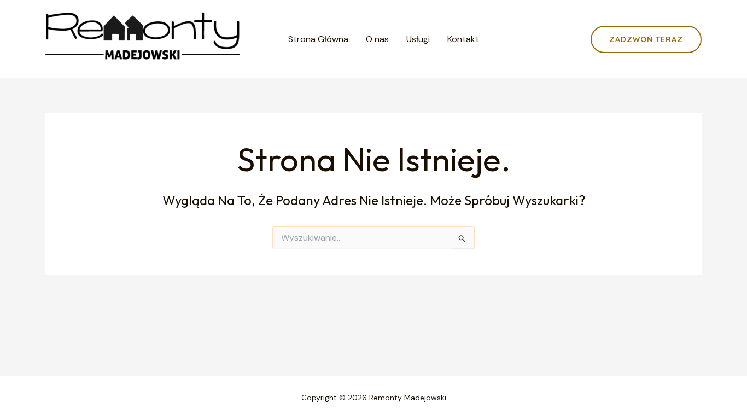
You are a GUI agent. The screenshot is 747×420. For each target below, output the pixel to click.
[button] (646, 39)
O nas (377, 39)
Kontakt (463, 39)
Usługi (418, 39)
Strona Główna (318, 39)
